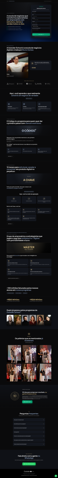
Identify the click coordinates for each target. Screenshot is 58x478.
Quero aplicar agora (27, 401)
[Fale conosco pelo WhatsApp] (56, 476)
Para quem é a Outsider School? (19, 419)
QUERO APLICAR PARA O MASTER (13, 278)
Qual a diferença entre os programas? (20, 423)
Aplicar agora (41, 34)
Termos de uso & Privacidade (33, 475)
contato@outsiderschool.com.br (25, 475)
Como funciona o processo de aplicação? (20, 427)
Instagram (33, 21)
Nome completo (34, 11)
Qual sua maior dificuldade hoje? (36, 28)
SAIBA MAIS (10, 156)
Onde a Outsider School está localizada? (20, 444)
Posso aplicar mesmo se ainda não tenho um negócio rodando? (23, 440)
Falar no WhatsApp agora (29, 463)
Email (33, 14)
